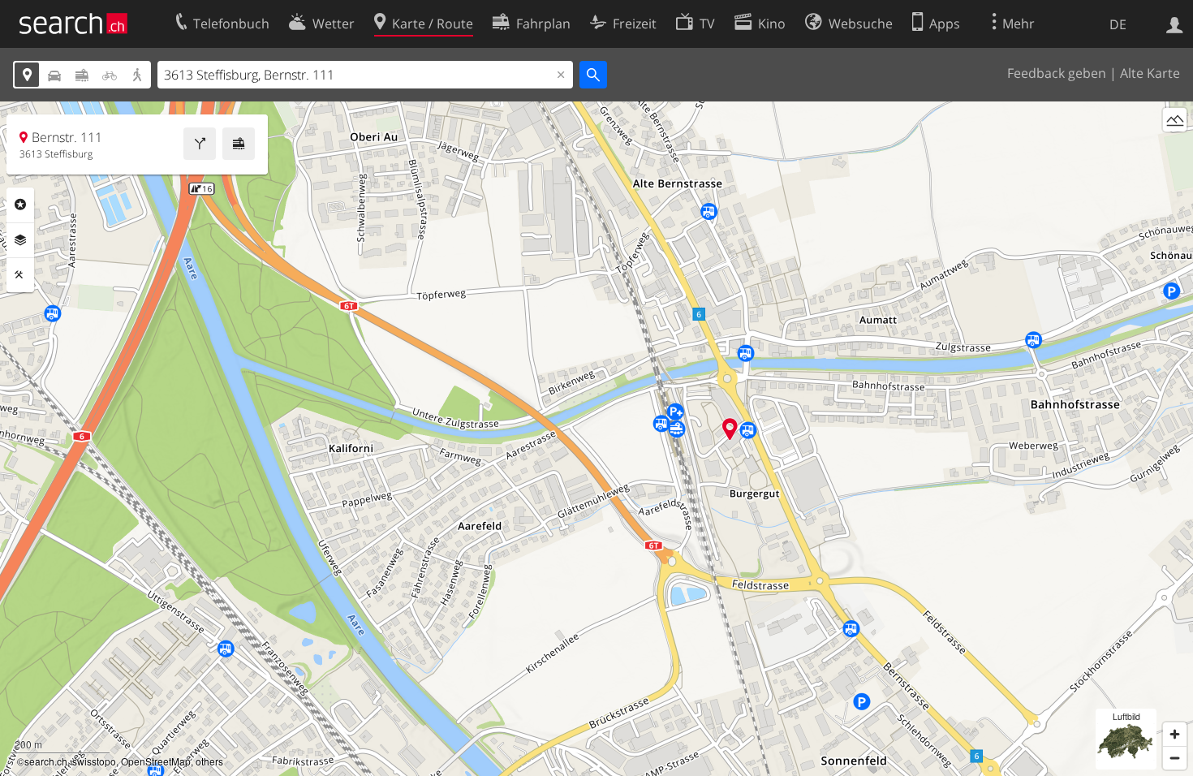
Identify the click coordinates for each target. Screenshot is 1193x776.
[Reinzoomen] (1175, 734)
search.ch (45, 761)
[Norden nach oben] (1175, 150)
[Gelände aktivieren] (1175, 119)
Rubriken (20, 205)
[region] (596, 438)
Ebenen (20, 240)
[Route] (199, 143)
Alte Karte (1150, 73)
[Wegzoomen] (1175, 758)
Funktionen (20, 275)
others (209, 761)
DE (1117, 24)
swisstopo (94, 761)
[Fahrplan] (238, 143)
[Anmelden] (1174, 23)
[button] (730, 429)
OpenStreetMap (156, 761)
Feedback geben (1056, 73)
